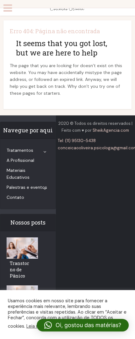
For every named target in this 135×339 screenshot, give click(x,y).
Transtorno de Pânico (19, 269)
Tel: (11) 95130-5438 (77, 140)
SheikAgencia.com (111, 130)
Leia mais (36, 326)
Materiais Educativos (18, 173)
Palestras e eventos (27, 187)
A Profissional (20, 160)
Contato (15, 197)
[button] (83, 325)
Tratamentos (20, 150)
